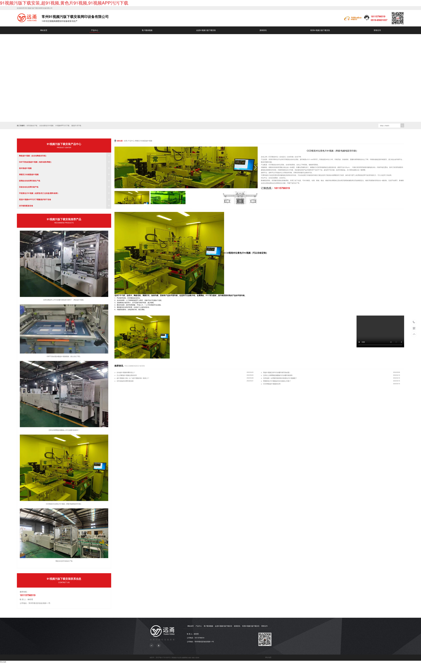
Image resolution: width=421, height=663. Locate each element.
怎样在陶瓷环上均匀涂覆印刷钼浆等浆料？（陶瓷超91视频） (64, 300)
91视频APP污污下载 (62, 125)
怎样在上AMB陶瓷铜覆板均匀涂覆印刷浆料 (278, 375)
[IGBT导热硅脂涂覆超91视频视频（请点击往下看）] (64, 328)
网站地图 (268, 657)
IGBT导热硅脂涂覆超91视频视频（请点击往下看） (64, 356)
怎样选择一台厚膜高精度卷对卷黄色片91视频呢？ (280, 378)
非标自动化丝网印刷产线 (28, 187)
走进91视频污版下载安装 (206, 30)
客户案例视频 (147, 30)
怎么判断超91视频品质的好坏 (127, 375)
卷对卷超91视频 (25, 168)
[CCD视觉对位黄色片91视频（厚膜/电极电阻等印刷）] (64, 467)
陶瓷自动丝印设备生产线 (64, 561)
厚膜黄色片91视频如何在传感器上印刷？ (277, 381)
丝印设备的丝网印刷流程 (125, 381)
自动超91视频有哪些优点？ (126, 372)
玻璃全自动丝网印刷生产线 (29, 180)
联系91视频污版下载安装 (320, 30)
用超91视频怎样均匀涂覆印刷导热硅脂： (277, 372)
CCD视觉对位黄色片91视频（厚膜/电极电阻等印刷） (64, 504)
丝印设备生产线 (32, 125)
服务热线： (24, 591)
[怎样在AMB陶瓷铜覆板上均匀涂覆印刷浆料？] (64, 394)
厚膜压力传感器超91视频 (29, 174)
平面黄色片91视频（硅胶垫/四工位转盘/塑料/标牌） (39, 193)
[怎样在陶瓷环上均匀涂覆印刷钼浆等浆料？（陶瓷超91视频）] (64, 263)
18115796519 (414, 322)
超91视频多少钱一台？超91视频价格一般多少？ (133, 378)
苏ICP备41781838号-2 (163, 657)
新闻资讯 (263, 30)
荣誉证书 (377, 30)
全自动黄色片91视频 (46, 125)
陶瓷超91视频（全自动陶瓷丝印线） (33, 155)
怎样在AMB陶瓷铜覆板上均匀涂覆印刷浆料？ (64, 430)
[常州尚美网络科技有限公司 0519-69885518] (185, 657)
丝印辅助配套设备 (26, 205)
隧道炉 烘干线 (76, 125)
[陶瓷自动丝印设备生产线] (64, 533)
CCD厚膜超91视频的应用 (271, 384)
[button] (418, 78)
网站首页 (43, 30)
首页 (125, 141)
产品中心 (94, 30)
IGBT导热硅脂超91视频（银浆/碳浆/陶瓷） (35, 162)
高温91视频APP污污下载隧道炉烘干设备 (35, 199)
